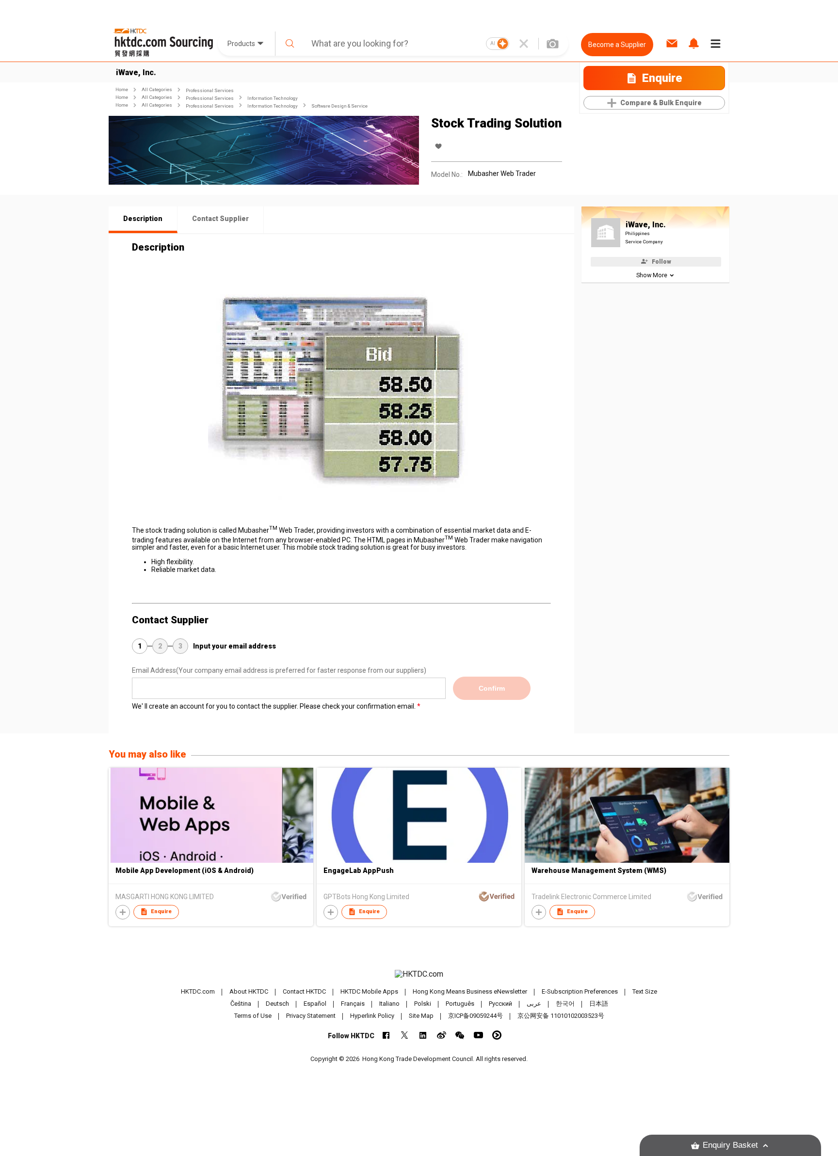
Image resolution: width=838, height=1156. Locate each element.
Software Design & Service (339, 106)
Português (460, 1003)
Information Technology (272, 98)
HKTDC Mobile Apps (369, 991)
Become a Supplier (617, 44)
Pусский (500, 1003)
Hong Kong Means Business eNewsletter (470, 991)
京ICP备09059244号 (475, 1015)
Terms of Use (253, 1015)
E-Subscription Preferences (580, 991)
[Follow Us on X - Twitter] (404, 1035)
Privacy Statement (311, 1015)
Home (121, 89)
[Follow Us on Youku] (496, 1035)
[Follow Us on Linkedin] (423, 1035)
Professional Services (210, 90)
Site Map (421, 1015)
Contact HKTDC (304, 991)
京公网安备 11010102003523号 (560, 1015)
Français (353, 1003)
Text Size (644, 991)
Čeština (240, 1003)
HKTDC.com (198, 991)
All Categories (157, 89)
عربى (534, 1003)
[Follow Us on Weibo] (441, 1035)
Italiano (389, 1003)
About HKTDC (248, 991)
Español (315, 1003)
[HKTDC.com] (419, 974)
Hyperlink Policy (372, 1015)
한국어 (565, 1003)
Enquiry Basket (730, 1145)
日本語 (598, 1003)
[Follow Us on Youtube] (478, 1035)
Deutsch (277, 1003)
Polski (422, 1003)
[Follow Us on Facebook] (386, 1035)
